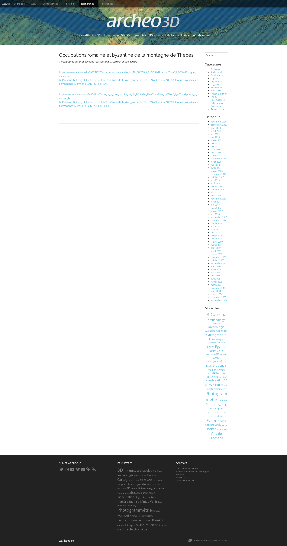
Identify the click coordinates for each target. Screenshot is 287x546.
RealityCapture (216, 408)
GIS (217, 354)
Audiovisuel (216, 72)
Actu (34, 3)
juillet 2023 (216, 131)
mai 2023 (215, 137)
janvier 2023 (217, 140)
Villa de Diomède (216, 435)
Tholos (220, 429)
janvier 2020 (217, 171)
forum (212, 350)
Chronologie (216, 339)
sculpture (221, 425)
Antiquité (219, 315)
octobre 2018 (217, 189)
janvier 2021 (217, 155)
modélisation (216, 373)
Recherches (88, 3)
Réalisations (217, 106)
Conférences (217, 75)
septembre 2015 (219, 217)
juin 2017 (215, 204)
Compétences (51, 3)
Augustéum (211, 330)
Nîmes (209, 385)
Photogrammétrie (134, 510)
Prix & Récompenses (218, 98)
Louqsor (210, 365)
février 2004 (216, 294)
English (214, 78)
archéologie (216, 327)
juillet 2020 (216, 161)
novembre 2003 (218, 297)
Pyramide (222, 405)
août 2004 (216, 291)
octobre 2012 (217, 235)
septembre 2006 (219, 263)
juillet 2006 (216, 269)
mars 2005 (216, 284)
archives (216, 323)
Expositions (216, 81)
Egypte (220, 346)
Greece (223, 354)
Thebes (210, 429)
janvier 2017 (217, 211)
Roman (211, 420)
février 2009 (216, 238)
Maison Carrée (216, 369)
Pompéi (211, 404)
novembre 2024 (218, 121)
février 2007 (216, 254)
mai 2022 (215, 143)
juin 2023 (215, 134)
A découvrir (216, 69)
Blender (222, 330)
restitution (216, 416)
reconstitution (216, 412)
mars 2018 (216, 195)
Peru (225, 385)
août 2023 (216, 128)
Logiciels (215, 84)
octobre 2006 (217, 260)
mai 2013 (215, 232)
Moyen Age (212, 376)
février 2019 (216, 186)
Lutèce (221, 365)
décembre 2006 (218, 257)
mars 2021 (216, 152)
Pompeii (223, 400)
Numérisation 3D (216, 380)
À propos (19, 3)
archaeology (216, 320)
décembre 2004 (218, 288)
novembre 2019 (218, 174)
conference (211, 343)
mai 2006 (215, 275)
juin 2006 (215, 272)
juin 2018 (215, 192)
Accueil (6, 3)
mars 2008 (216, 244)
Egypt (211, 347)
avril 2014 (215, 229)
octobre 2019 (217, 177)
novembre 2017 (218, 198)
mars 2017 (216, 208)
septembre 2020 (219, 158)
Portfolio (70, 3)
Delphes (221, 342)
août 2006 (216, 266)
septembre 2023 (219, 124)
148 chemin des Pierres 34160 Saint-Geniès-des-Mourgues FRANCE (192, 471)
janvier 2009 (217, 241)
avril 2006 (215, 278)
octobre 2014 (217, 223)
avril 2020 (215, 167)
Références (107, 3)
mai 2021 (215, 146)
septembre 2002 (219, 300)
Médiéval (223, 377)
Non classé (216, 90)
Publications (217, 103)
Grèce (216, 358)
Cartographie (216, 335)
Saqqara (209, 424)
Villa (225, 429)
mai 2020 (215, 164)
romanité (222, 420)
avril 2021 (215, 149)
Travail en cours (218, 109)
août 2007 (216, 247)
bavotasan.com (220, 540)
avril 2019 (215, 183)
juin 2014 (215, 226)
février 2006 (216, 281)
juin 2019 (215, 180)
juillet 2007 (216, 251)
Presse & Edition (219, 93)
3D (209, 314)
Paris (219, 384)
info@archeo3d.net (185, 480)
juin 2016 (215, 214)
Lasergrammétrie (216, 361)
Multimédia (216, 87)
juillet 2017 (216, 201)
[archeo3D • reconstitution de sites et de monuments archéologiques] (143, 22)
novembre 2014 (218, 220)
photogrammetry (216, 388)
